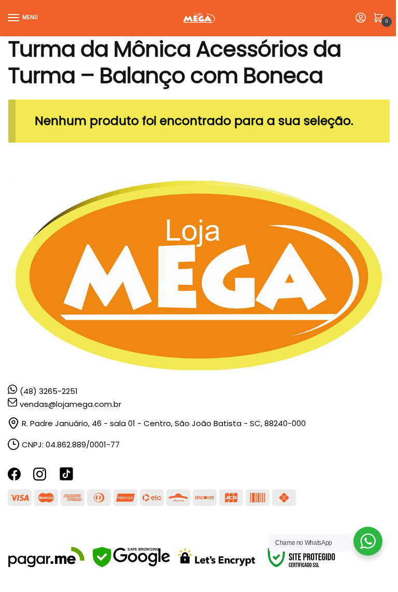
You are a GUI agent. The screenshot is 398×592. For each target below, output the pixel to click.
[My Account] (360, 18)
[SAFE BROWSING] (131, 564)
